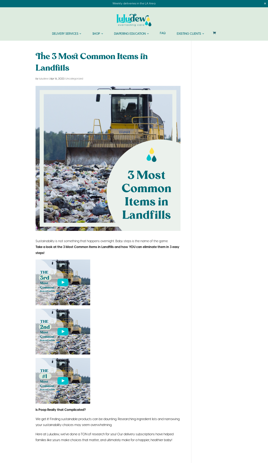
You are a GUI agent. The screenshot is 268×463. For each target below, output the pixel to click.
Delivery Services (65, 33)
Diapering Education (130, 33)
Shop (96, 33)
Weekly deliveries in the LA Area (134, 3)
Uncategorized (74, 79)
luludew (43, 79)
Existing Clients (189, 33)
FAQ (163, 33)
